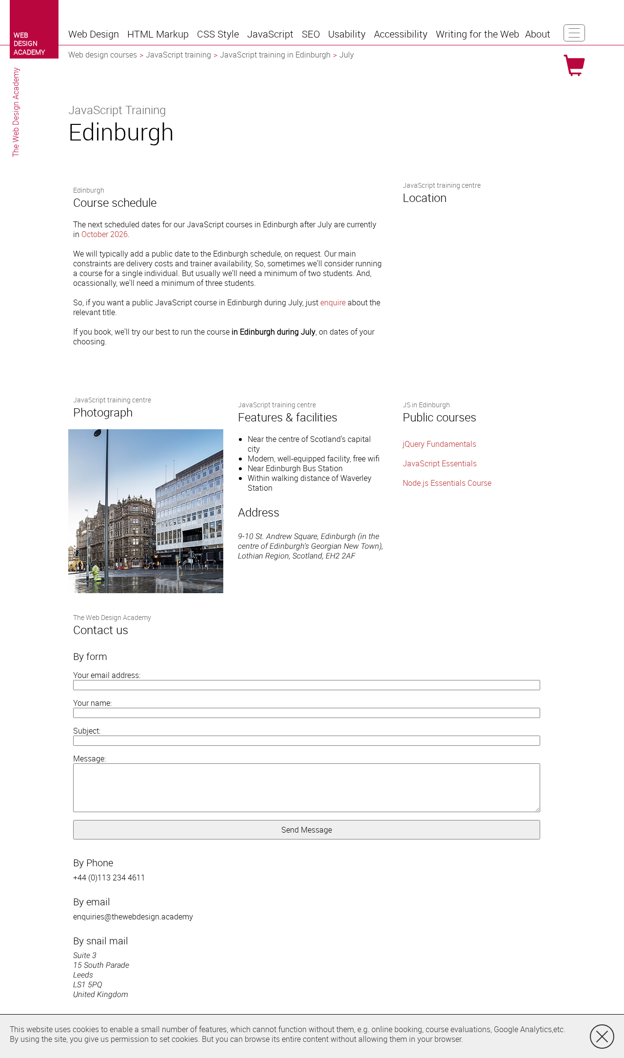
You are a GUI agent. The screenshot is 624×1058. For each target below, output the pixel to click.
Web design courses (102, 54)
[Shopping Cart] (574, 65)
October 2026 (104, 234)
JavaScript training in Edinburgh (275, 54)
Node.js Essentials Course (447, 483)
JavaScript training (178, 54)
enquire (333, 302)
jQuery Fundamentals (439, 444)
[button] (94, 34)
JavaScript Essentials (440, 463)
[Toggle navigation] (574, 32)
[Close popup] (602, 1036)
